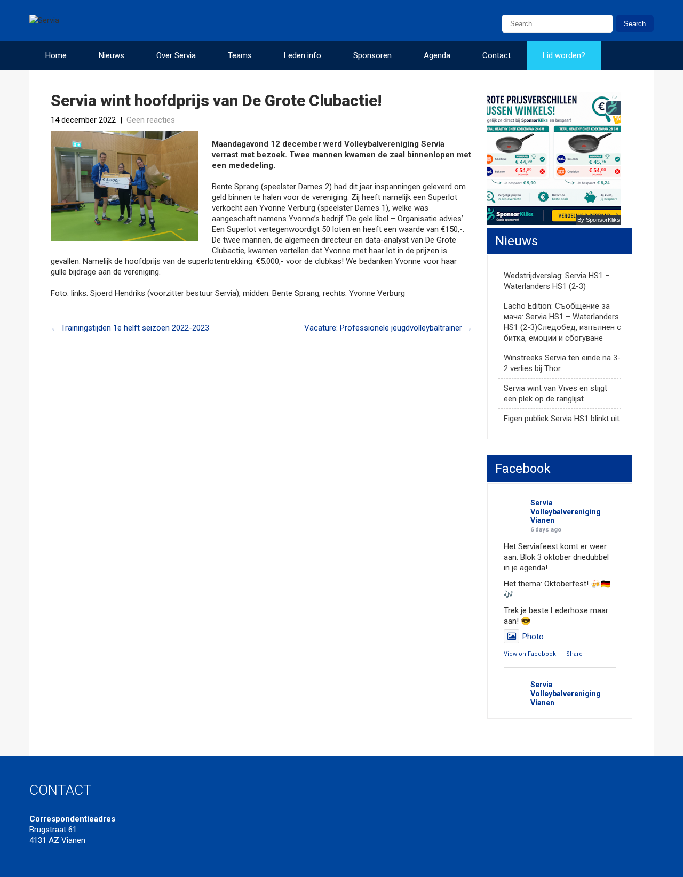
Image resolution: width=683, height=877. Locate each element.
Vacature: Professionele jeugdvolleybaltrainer (388, 328)
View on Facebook (530, 653)
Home (56, 55)
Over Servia (176, 55)
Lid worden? (564, 55)
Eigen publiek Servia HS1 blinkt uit (562, 418)
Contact (496, 55)
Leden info (302, 55)
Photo (533, 636)
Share (574, 653)
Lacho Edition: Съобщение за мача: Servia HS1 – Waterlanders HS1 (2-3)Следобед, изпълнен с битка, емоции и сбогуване (562, 322)
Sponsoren (372, 55)
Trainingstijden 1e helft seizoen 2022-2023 (130, 328)
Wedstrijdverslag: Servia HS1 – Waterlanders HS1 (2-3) (557, 281)
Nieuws (111, 55)
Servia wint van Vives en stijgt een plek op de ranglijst (555, 393)
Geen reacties (150, 120)
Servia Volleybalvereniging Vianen (565, 511)
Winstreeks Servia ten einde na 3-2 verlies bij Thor (562, 363)
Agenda (437, 55)
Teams (240, 55)
